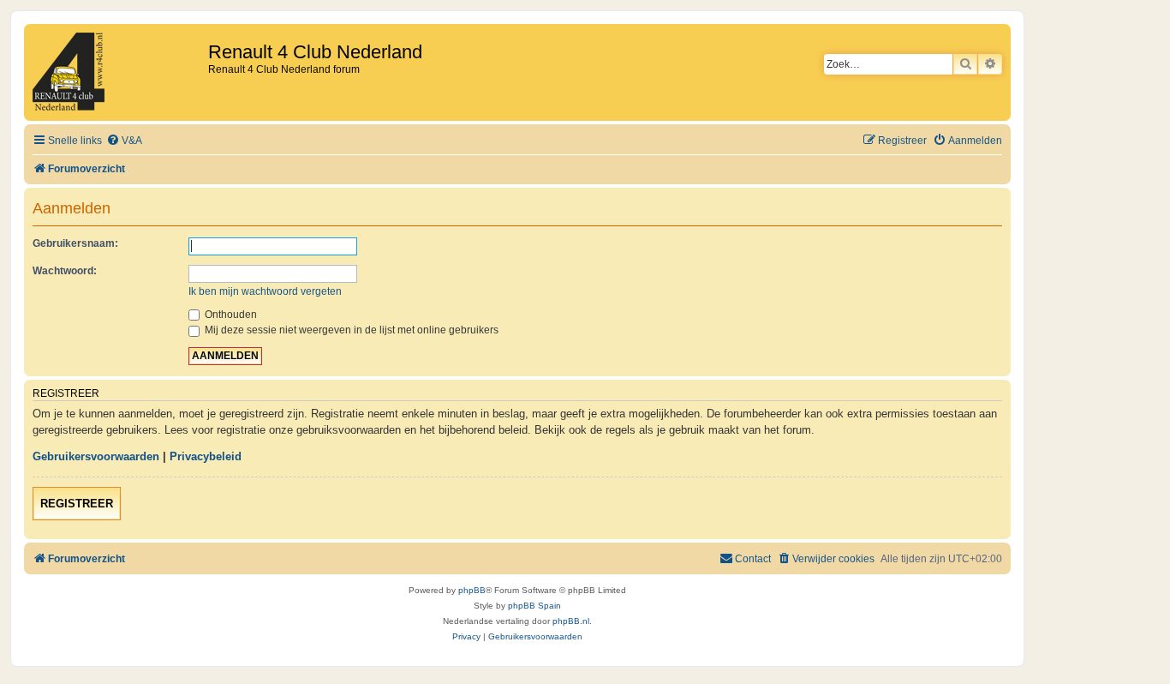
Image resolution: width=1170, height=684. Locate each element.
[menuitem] (124, 141)
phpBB (472, 590)
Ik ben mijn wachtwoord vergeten (265, 291)
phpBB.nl (570, 621)
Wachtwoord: (65, 271)
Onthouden (229, 315)
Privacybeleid (206, 456)
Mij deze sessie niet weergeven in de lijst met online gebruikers (350, 330)
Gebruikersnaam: (75, 243)
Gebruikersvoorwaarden (96, 456)
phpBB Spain (534, 605)
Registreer (76, 503)
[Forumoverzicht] (118, 72)
